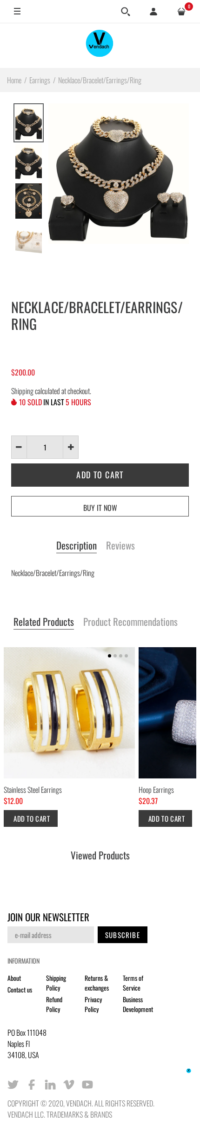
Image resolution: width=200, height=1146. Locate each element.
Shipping (22, 390)
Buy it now (100, 507)
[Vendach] (100, 45)
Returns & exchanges (97, 982)
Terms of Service (133, 982)
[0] (181, 11)
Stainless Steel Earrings (33, 789)
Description (76, 545)
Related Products (43, 622)
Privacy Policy (93, 1004)
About (14, 978)
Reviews (120, 545)
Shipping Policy (56, 982)
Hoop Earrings (156, 789)
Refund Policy (54, 1004)
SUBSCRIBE (122, 935)
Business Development (138, 1004)
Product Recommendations (130, 622)
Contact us (19, 989)
